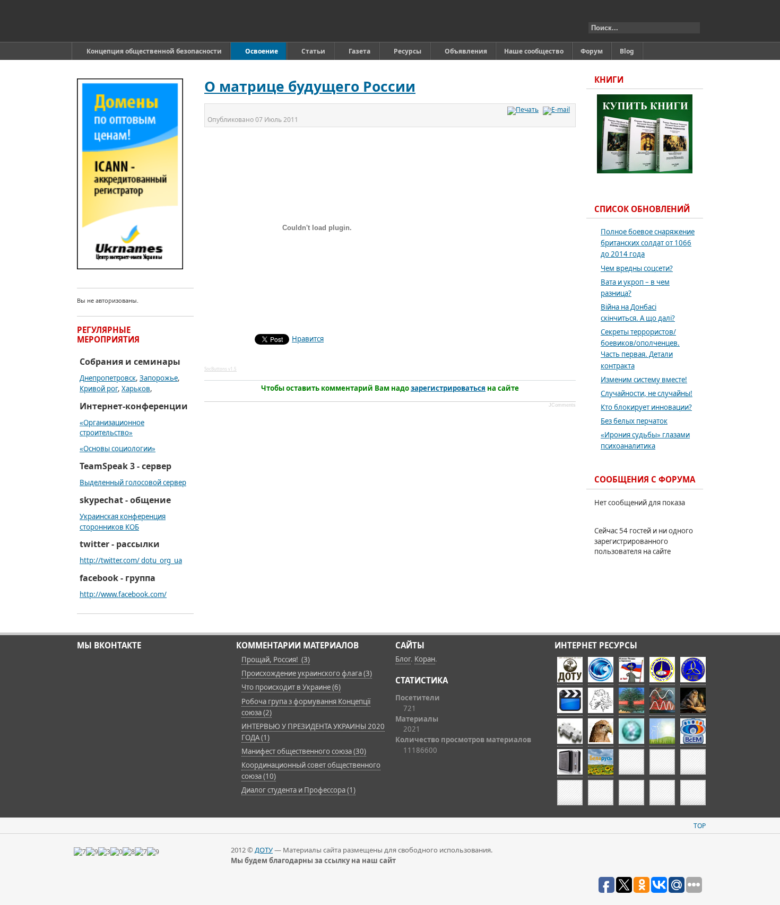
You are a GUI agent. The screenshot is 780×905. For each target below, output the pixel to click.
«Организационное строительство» (112, 428)
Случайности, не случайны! (646, 393)
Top (700, 825)
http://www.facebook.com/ (123, 594)
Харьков (136, 388)
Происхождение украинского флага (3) (306, 673)
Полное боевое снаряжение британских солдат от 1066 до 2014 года (648, 243)
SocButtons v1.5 (220, 369)
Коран (424, 659)
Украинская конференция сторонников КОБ (123, 522)
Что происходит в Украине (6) (291, 687)
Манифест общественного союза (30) (303, 751)
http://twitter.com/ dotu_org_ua (131, 560)
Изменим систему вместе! (644, 379)
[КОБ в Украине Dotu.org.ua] (126, 21)
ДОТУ (264, 850)
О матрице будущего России (309, 86)
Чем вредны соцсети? (637, 268)
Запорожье (159, 378)
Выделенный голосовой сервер (133, 482)
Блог (403, 659)
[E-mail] (558, 109)
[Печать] (524, 109)
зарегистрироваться (448, 388)
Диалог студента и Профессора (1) (298, 790)
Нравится (308, 339)
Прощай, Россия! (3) (275, 659)
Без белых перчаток (634, 421)
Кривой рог (99, 388)
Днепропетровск (108, 378)
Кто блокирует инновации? (646, 407)
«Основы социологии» (117, 448)
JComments (562, 405)
